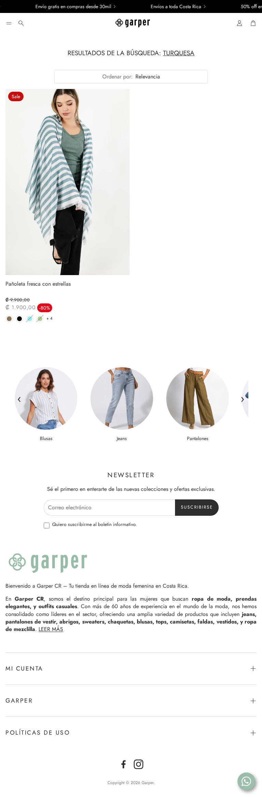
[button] (8, 23)
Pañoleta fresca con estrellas (38, 284)
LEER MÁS (51, 629)
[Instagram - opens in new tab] (138, 764)
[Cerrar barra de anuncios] (255, 5)
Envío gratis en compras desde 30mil (65, 6)
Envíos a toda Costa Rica (168, 6)
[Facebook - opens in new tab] (123, 764)
